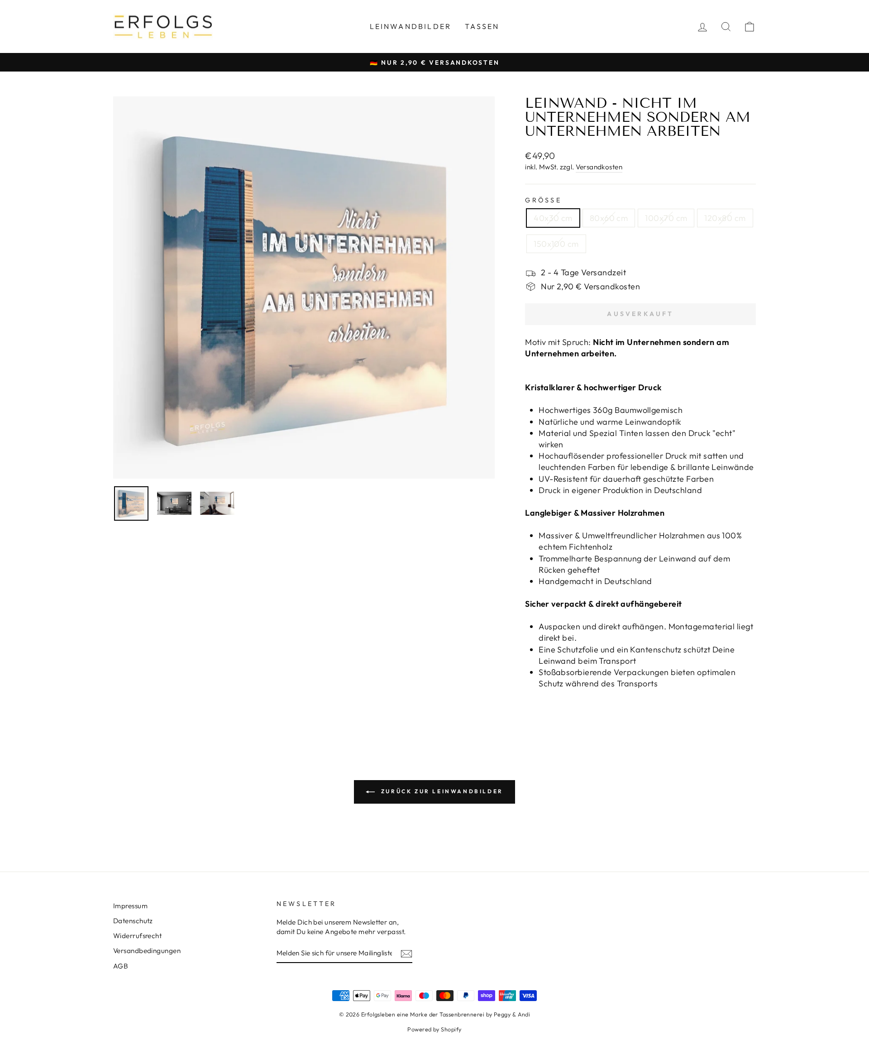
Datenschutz (133, 920)
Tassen (482, 26)
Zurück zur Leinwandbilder (440, 791)
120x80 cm (724, 218)
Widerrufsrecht (137, 935)
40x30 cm (553, 218)
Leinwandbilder (411, 26)
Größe (543, 200)
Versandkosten (599, 167)
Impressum (130, 905)
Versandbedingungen (147, 950)
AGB (120, 966)
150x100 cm (556, 244)
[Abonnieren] (406, 953)
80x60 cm (609, 218)
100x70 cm (666, 218)
